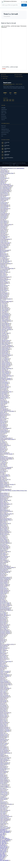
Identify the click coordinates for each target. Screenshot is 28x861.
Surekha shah (3, 776)
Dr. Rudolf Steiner (4, 356)
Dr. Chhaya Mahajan (4, 319)
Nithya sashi (2, 558)
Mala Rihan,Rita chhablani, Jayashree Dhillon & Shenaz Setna (13, 490)
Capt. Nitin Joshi (3, 259)
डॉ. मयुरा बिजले (3, 842)
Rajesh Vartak (3, 623)
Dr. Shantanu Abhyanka (5, 363)
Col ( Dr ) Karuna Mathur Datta (7, 268)
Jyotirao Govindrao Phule (5, 438)
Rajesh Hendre (3, 619)
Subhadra (2, 754)
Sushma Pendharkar (4, 781)
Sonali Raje (2, 745)
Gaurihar (2, 405)
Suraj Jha (2, 773)
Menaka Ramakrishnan (5, 518)
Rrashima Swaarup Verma (5, 661)
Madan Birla (2, 480)
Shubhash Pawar (3, 735)
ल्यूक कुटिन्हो (2, 854)
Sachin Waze (3, 673)
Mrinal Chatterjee (3, 528)
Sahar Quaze (3, 677)
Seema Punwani (3, 707)
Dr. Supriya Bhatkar (4, 371)
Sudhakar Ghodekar (4, 762)
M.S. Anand (2, 478)
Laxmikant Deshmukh (5, 468)
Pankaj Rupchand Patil (5, 568)
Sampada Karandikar (4, 682)
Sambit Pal (2, 678)
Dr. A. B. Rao (3, 303)
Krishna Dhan (3, 456)
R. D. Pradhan (3, 612)
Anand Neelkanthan (4, 206)
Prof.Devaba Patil (4, 606)
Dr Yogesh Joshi (3, 302)
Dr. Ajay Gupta (3, 305)
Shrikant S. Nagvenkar (5, 729)
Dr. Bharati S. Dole (4, 318)
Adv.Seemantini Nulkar (5, 190)
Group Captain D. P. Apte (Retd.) (7, 411)
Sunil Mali (2, 770)
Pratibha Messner (3, 591)
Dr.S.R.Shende (3, 389)
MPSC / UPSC (4, 112)
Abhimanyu (2, 181)
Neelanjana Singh (4, 545)
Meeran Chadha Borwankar (6, 513)
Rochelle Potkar (3, 655)
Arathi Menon (3, 226)
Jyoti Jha (2, 434)
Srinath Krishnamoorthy (5, 753)
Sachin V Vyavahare (4, 672)
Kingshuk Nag (3, 449)
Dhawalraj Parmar (4, 294)
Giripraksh (2, 407)
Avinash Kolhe (3, 240)
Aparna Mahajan (3, 222)
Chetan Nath (2, 266)
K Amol (1, 440)
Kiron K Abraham (4, 452)
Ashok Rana (2, 233)
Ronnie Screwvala (4, 659)
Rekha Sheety (3, 646)
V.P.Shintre (2, 796)
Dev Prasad (2, 291)
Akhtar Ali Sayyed (4, 194)
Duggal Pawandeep (4, 397)
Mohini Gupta (3, 524)
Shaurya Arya (3, 718)
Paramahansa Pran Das (5, 571)
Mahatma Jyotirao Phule (5, 486)
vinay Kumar (3, 812)
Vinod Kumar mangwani (5, 816)
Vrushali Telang (3, 823)
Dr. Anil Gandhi (3, 311)
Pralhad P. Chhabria (4, 584)
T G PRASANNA (4, 784)
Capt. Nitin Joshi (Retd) (5, 261)
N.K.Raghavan (3, 536)
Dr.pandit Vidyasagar (4, 386)
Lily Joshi (2, 473)
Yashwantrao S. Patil (4, 827)
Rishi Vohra (2, 649)
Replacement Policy (5, 132)
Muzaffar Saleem (3, 533)
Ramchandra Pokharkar (5, 632)
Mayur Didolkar (3, 507)
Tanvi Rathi (2, 788)
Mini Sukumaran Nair (4, 523)
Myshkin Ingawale (4, 534)
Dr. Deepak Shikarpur (4, 324)
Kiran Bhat (2, 451)
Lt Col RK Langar (4, 474)
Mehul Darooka (3, 516)
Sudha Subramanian (4, 760)
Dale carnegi (2, 273)
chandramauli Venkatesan (5, 263)
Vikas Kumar (3, 809)
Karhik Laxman (3, 444)
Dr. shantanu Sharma (4, 366)
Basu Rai (2, 248)
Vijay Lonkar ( (3, 807)
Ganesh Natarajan (4, 402)
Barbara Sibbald (3, 247)
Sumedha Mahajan (4, 768)
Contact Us (3, 127)
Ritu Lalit (2, 651)
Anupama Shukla (4, 170)
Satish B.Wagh (3, 700)
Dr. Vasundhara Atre (4, 374)
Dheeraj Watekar (3, 295)
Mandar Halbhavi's (4, 493)
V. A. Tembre (3, 795)
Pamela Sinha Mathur (4, 566)
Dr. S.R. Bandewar (4, 360)
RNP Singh (2, 654)
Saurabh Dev (3, 704)
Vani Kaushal (3, 801)
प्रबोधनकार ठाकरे (3, 848)
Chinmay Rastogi (3, 267)
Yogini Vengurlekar (4, 828)
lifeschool (2, 472)
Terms (14, 165)
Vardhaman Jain (3, 803)
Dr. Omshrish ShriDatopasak (6, 346)
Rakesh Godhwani (4, 629)
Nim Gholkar (3, 555)
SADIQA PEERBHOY (5, 674)
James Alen (2, 423)
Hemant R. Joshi (3, 413)
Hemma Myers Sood (4, 414)
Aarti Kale (2, 179)
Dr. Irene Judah (3, 330)
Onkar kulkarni (3, 562)
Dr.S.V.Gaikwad (3, 390)
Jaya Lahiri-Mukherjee (5, 428)
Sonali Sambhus (3, 746)
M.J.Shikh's (2, 477)
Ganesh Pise (2, 403)
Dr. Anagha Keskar (4, 309)
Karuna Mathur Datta (4, 445)
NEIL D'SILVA (3, 549)
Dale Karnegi (3, 275)
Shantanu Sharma (4, 716)
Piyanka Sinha (3, 574)
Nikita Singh (2, 552)
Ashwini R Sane (3, 234)
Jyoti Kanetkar (3, 435)
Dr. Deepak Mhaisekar (5, 323)
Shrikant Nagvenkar (4, 728)
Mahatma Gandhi (3, 485)
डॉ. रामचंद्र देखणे (3, 843)
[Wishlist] (24, 2)
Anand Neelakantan (4, 205)
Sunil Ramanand (3, 771)
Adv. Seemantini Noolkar (5, 186)
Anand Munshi (3, 203)
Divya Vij (2, 300)
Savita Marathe (3, 705)
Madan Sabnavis (3, 482)
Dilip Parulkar (3, 297)
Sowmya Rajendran (4, 750)
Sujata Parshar (3, 767)
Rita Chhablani (3, 650)
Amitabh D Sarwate (4, 198)
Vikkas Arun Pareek (4, 810)
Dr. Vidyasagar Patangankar (6, 375)
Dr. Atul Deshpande (4, 313)
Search (24, 5)
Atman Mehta (3, 235)
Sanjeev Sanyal (3, 694)
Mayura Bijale (3, 508)
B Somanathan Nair (4, 245)
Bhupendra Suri (3, 255)
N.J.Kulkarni (3, 535)
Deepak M (2, 284)
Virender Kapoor (3, 817)
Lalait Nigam (3, 463)
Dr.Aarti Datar (3, 377)
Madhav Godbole (4, 483)
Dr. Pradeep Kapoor (4, 347)
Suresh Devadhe (3, 777)
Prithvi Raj (2, 598)
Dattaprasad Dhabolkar (5, 277)
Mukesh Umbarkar (4, 530)
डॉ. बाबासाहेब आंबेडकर (4, 840)
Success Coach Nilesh (5, 757)
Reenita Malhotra (3, 645)
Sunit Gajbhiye (3, 772)
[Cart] (26, 2)
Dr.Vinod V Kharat (4, 395)
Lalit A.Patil (2, 464)
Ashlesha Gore (3, 230)
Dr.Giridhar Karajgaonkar (5, 379)
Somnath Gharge (3, 743)
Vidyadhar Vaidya (4, 806)
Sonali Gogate (3, 744)
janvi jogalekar (3, 424)
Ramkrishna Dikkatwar (5, 633)
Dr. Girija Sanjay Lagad (5, 328)
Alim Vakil (2, 196)
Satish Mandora (3, 701)
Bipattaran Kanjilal (4, 256)
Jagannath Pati (3, 422)
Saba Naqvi (2, 668)
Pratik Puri (2, 594)
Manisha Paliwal (3, 497)
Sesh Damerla (3, 710)
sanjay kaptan (3, 692)
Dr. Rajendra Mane (4, 352)
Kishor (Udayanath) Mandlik (6, 454)
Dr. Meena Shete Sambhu (5, 342)
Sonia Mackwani (3, 749)
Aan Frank (2, 175)
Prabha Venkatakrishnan (5, 578)
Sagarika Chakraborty (4, 676)
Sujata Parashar (3, 766)
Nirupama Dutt (3, 557)
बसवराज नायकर (3, 850)
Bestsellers (3, 114)
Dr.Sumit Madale (3, 392)
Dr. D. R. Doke (3, 322)
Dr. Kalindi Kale (3, 335)
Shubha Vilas (3, 733)
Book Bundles (4, 117)
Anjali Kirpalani (3, 216)
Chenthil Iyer (3, 264)
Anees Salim (3, 169)
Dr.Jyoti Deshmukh (4, 383)
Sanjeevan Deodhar (4, 695)
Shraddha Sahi (3, 726)
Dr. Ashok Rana (3, 312)
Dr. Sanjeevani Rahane (5, 362)
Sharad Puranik (3, 717)
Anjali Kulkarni (3, 217)
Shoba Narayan (3, 723)
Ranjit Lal (2, 637)
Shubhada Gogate (4, 734)
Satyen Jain (2, 702)
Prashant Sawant (3, 589)
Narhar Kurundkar (4, 541)
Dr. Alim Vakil (3, 306)
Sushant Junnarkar (4, 779)
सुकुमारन (1, 859)
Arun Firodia (3, 228)
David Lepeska (3, 278)
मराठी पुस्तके (3, 107)
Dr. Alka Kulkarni (4, 307)
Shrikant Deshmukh (4, 727)
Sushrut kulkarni (3, 782)
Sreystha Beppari (3, 751)
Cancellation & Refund (5, 130)
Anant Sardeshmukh (4, 208)
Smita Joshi (2, 742)
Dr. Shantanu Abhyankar (5, 364)
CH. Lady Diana (3, 262)
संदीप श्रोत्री (2, 856)
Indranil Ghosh (3, 421)
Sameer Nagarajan (4, 681)
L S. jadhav (2, 461)
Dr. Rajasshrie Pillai (4, 351)
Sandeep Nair (3, 685)
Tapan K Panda (3, 789)
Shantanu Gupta (3, 715)
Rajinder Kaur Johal (4, 624)
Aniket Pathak (3, 211)
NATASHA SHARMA (5, 543)
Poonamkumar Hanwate (5, 577)
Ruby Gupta (2, 662)
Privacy (11, 165)
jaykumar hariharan (4, 430)
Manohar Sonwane (4, 506)
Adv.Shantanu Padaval (5, 191)
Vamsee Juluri (3, 799)
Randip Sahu (3, 635)
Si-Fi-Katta (2, 738)
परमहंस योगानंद (3, 845)
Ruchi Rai (2, 663)
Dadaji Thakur (3, 270)
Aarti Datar (2, 176)
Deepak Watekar (3, 288)
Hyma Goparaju (3, 418)
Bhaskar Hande (3, 253)
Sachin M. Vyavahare (4, 671)
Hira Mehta (2, 417)
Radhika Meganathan (4, 615)
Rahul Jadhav (3, 616)
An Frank (2, 201)
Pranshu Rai (2, 587)
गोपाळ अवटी (2, 834)
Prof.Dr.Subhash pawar (5, 607)
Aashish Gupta (3, 180)
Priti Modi (2, 599)
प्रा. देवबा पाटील (3, 849)
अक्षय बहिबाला (3, 829)
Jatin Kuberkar (3, 425)
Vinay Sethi (2, 814)
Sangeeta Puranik (3, 689)
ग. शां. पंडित (2, 833)
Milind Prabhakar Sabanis (5, 519)
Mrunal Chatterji (3, 529)
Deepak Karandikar (4, 283)
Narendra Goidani (4, 540)
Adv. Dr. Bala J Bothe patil (6, 185)
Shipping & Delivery (5, 129)
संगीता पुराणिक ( (3, 855)
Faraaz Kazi (2, 400)
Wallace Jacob (3, 826)
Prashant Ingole (3, 588)
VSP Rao (2, 825)
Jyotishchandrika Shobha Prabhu (7, 439)
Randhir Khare (3, 634)
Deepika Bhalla (3, 289)
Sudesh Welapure (3, 759)
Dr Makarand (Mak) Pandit (6, 301)
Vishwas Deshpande (4, 820)
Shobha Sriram (3, 724)
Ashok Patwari (3, 231)
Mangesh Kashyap (4, 495)
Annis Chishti (3, 218)
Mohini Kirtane (3, 526)
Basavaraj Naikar (4, 172)
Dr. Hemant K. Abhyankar (5, 329)
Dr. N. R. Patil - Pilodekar (5, 345)
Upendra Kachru (3, 794)
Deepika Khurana (4, 290)
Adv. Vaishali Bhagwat (5, 187)
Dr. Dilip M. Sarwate (4, 325)
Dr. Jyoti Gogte (3, 334)
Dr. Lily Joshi (3, 339)
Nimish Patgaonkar (4, 556)
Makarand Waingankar (5, 489)
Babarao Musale (3, 246)
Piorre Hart (2, 573)
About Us (3, 119)
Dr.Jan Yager (3, 380)
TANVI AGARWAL (4, 787)
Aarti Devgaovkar (4, 178)
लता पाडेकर (2, 853)
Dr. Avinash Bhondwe (5, 314)
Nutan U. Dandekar (4, 561)
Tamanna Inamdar (4, 785)
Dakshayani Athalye (4, 272)
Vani (1, 800)
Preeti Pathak (3, 596)
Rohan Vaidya (3, 656)
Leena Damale (3, 471)
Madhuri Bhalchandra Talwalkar (7, 484)
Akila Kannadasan (4, 195)
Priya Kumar (3, 600)
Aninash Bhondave (4, 213)
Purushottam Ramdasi (4, 609)
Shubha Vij (2, 732)
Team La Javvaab (4, 793)
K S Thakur (2, 441)
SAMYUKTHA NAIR (5, 683)
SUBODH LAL (3, 756)
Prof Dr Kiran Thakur (4, 602)
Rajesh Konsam (3, 621)
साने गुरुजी (2, 857)
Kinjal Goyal (3, 450)
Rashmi (1, 638)
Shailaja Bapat (3, 711)
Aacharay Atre (3, 174)
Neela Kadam (3, 544)
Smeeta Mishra (3, 740)
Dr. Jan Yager (3, 331)
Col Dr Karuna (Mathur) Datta (6, 173)
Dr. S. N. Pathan (3, 357)
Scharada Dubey (3, 706)
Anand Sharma (3, 207)
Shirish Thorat (3, 720)
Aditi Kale (2, 183)
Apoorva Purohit (3, 225)
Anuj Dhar (2, 219)
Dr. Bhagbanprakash (4, 316)
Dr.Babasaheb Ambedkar (5, 378)
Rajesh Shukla (3, 622)
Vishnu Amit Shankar (4, 818)
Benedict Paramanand (4, 250)
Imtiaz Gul (2, 419)
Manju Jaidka (3, 501)
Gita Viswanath (3, 408)
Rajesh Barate (3, 618)
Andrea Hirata (3, 209)
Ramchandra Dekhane (5, 630)
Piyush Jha (2, 576)
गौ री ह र (1, 836)
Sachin (1, 670)
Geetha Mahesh (3, 406)
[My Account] (22, 2)
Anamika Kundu (3, 202)
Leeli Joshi (2, 469)
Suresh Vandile (3, 778)
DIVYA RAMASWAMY (5, 298)
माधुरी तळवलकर (3, 851)
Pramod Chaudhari (4, 585)
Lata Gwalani (3, 466)
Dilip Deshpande (3, 296)
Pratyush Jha (2, 595)
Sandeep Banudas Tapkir (5, 684)
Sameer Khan (3, 679)
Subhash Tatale (3, 755)
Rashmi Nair (2, 640)
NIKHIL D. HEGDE (4, 551)
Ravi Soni (2, 641)
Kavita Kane (2, 446)
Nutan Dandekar (3, 560)
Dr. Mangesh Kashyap (5, 340)
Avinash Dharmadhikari (5, 239)
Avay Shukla (3, 237)
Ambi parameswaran (4, 197)
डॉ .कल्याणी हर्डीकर (4, 838)
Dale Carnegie (3, 274)
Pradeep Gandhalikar (4, 579)
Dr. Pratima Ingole (4, 350)
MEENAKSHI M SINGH (5, 511)
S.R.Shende (2, 667)
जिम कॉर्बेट (2, 837)
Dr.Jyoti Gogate (3, 384)
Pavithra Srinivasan (4, 572)
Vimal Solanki (3, 811)
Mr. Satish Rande (3, 527)
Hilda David (2, 416)
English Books (4, 109)
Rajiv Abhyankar (3, 626)
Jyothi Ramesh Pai (4, 432)
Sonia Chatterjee (3, 748)
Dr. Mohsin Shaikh (4, 344)
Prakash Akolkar (3, 583)
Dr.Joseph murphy (4, 381)
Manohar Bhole (3, 505)
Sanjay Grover (3, 690)
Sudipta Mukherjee (4, 764)
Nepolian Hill (3, 550)
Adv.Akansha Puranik (5, 189)
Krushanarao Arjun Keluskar (6, 458)
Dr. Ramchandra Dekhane (5, 355)
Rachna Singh (3, 613)
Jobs (2, 135)
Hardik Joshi (2, 412)
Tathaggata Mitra (3, 792)
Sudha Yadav (3, 761)
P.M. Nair (2, 563)
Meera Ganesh (3, 512)
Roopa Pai (2, 660)
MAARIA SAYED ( (4, 479)
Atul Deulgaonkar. (4, 236)
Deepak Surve (3, 286)
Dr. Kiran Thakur (3, 336)
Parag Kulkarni (3, 569)
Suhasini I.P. (2, 765)
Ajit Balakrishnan (4, 192)
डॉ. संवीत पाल (3, 844)
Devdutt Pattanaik (4, 292)
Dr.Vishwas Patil (3, 396)
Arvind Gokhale (3, 229)
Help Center (3, 125)
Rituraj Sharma (3, 652)
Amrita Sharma (3, 200)
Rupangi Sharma (3, 666)
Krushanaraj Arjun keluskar (6, 457)
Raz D (1, 643)
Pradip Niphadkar (4, 582)
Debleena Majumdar (4, 279)
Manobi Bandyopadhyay (5, 504)
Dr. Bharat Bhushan (4, 317)
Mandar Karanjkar (4, 494)
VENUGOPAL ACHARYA (6, 804)
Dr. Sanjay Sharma (4, 361)
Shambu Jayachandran (5, 712)
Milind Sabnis (3, 521)
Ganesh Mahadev (4, 401)
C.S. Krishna (3, 257)
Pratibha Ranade (3, 593)
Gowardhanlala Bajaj (4, 410)
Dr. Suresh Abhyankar (5, 372)
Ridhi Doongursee (4, 648)
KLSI (1, 455)
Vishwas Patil (3, 821)
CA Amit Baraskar (4, 258)
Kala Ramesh (3, 443)
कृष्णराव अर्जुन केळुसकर (4, 832)
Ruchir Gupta (3, 665)
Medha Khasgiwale (4, 510)
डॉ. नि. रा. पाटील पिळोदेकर (5, 839)
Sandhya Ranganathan (5, 688)
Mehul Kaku (2, 517)
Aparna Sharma (3, 223)
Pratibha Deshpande (4, 590)
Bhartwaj (2, 252)
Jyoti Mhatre (2, 436)
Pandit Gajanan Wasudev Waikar (7, 567)
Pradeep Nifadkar (4, 580)
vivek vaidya (3, 822)
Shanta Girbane (3, 713)
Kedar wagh (2, 447)
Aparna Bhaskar (3, 220)
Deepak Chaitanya (4, 281)
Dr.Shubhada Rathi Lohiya (6, 391)
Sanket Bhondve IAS (4, 696)
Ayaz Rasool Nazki (4, 244)
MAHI (1, 488)
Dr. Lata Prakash (3, 338)
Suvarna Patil (3, 783)
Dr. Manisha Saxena (4, 341)
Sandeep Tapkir (3, 687)
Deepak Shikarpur (4, 285)
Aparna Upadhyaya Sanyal (6, 224)
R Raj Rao (2, 611)
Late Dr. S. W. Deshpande (5, 467)
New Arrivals (3, 116)
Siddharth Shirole (3, 739)
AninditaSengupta (4, 214)
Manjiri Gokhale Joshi (5, 500)
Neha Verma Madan (4, 547)
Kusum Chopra (3, 460)
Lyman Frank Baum (4, 475)
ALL (1, 167)
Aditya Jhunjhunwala (4, 184)
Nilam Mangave (3, 554)
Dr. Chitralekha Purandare (5, 320)
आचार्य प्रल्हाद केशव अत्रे (5, 831)
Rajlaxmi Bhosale (4, 627)
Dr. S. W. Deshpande (4, 358)
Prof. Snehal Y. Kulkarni (5, 605)
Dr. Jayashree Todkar (4, 333)
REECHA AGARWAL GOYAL (7, 644)
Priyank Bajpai (3, 601)
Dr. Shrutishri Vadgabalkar (5, 368)
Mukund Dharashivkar (5, 532)
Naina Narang (3, 538)
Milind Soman (3, 522)
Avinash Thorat (3, 241)
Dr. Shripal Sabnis (4, 367)
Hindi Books (3, 111)
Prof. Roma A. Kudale (5, 604)
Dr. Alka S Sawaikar (4, 308)
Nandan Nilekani (3, 539)
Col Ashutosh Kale (4, 269)
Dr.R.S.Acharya (3, 388)
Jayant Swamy (3, 429)
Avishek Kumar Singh (5, 242)
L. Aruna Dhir (3, 462)
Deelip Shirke (3, 280)
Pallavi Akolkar (3, 565)
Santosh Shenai (3, 698)
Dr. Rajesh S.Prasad (4, 353)
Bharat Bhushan (3, 251)
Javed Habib (2, 427)
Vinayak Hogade (3, 815)
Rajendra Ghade (3, 617)
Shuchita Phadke (3, 737)
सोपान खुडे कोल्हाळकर (4, 860)
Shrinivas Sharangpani (5, 731)
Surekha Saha (3, 774)
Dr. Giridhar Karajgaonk (5, 327)
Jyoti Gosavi (2, 433)
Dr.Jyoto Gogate (3, 385)
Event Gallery (3, 134)
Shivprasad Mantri (4, 722)
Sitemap (17, 165)
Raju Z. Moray (3, 628)
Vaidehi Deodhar (3, 798)
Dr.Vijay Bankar (3, 394)
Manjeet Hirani (3, 499)
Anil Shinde (2, 212)
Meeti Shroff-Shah (4, 515)
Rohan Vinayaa (3, 657)
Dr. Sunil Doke (3, 369)
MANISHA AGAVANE (5, 496)
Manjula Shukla (3, 502)
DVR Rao (2, 399)
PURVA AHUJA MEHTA (5, 610)
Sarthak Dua (2, 699)
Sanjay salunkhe (3, 693)
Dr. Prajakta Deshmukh (5, 349)
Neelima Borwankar (4, 546)
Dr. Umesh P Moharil (4, 373)
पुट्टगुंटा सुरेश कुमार (4, 847)
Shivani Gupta (3, 721)
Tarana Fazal (3, 790)
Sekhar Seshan (3, 709)
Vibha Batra (2, 805)
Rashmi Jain (2, 639)
